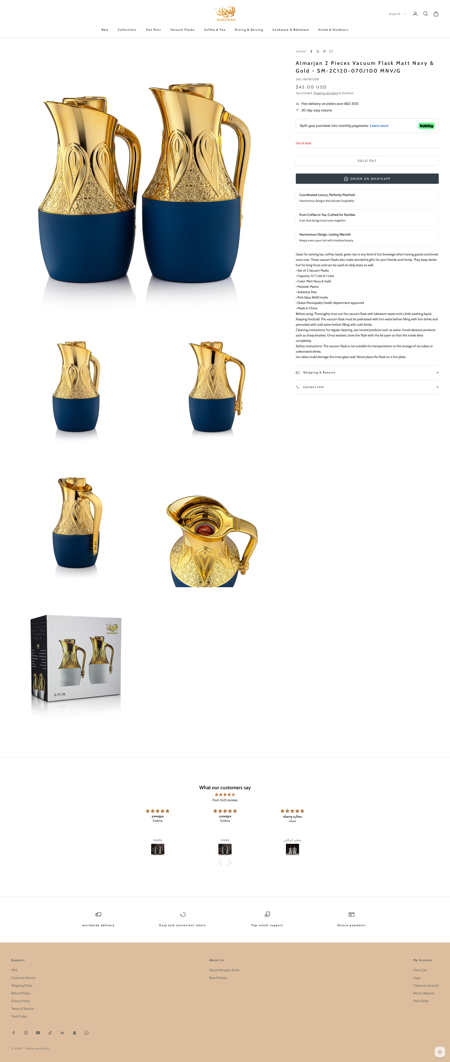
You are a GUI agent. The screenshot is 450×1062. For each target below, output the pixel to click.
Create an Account (426, 985)
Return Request (423, 993)
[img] (225, 794)
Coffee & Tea (214, 29)
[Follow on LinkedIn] (62, 1032)
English (395, 13)
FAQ (14, 970)
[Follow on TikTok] (50, 1032)
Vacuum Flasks (182, 29)
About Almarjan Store (224, 970)
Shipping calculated (325, 93)
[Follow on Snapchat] (74, 1032)
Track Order (19, 1016)
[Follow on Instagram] (25, 1032)
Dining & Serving (249, 29)
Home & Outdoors (333, 29)
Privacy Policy (20, 1001)
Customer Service (23, 978)
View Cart (420, 970)
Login (417, 978)
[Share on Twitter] (318, 51)
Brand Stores (218, 978)
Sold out (367, 161)
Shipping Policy (22, 985)
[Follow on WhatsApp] (86, 1032)
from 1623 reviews (225, 800)
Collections (127, 29)
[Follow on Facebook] (13, 1032)
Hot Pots (153, 29)
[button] (221, 862)
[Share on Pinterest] (324, 51)
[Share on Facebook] (311, 51)
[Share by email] (331, 51)
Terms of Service (22, 1009)
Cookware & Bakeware (291, 29)
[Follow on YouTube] (38, 1032)
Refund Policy (20, 993)
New (104, 29)
